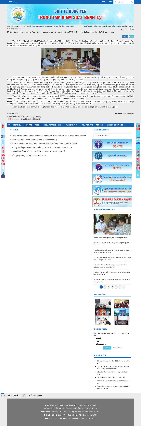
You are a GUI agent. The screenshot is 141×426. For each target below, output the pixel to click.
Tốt (97, 341)
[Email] (133, 29)
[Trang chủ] (70, 14)
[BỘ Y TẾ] (112, 144)
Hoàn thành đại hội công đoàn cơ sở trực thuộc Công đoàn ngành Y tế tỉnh (44, 144)
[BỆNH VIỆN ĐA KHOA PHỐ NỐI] (112, 201)
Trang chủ (6, 395)
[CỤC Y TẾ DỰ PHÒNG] (112, 156)
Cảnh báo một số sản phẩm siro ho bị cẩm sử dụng (34, 140)
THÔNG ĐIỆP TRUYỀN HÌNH (104, 210)
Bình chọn (107, 348)
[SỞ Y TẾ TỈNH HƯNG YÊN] (112, 167)
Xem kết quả (117, 348)
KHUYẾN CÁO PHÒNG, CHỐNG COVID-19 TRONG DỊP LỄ (38, 151)
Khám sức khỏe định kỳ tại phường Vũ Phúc (111, 237)
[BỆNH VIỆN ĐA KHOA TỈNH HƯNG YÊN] (112, 178)
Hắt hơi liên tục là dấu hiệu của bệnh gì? (111, 377)
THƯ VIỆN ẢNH (99, 294)
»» (123, 287)
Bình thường (101, 344)
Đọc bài (125, 36)
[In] (130, 29)
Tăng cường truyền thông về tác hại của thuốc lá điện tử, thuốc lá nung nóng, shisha (49, 136)
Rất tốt (98, 338)
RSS (110, 2)
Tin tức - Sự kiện (19, 395)
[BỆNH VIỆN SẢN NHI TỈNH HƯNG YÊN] (112, 190)
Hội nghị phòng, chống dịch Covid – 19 (29, 155)
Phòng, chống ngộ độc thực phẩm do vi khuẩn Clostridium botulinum (42, 147)
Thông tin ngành (35, 395)
